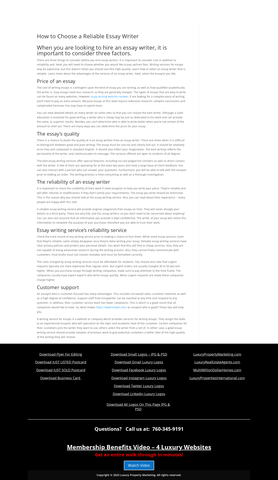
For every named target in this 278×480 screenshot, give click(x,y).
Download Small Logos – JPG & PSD (139, 354)
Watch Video (139, 465)
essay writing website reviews (109, 96)
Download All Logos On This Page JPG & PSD (138, 406)
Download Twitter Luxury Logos (139, 386)
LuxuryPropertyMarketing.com (217, 354)
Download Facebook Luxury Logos (139, 370)
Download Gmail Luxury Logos (139, 362)
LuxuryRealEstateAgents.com (217, 362)
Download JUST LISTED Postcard (60, 362)
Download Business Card (60, 378)
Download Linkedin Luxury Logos (139, 394)
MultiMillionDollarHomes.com (217, 370)
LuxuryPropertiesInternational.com (217, 378)
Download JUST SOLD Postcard (60, 370)
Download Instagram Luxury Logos (139, 378)
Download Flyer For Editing (60, 354)
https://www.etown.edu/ (111, 307)
